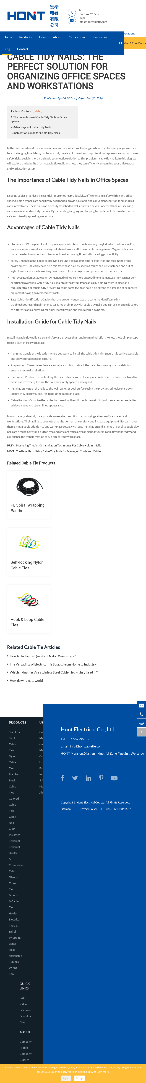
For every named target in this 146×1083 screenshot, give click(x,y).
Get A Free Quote (135, 43)
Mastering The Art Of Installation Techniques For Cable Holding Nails (58, 445)
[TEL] (141, 714)
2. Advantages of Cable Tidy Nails (31, 127)
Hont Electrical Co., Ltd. (91, 802)
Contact (22, 49)
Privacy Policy (88, 808)
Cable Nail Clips (12, 822)
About (57, 37)
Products (25, 37)
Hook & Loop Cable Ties (27, 622)
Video (23, 1004)
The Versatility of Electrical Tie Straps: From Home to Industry (53, 664)
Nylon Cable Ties (12, 762)
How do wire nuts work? (26, 680)
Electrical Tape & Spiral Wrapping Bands (15, 931)
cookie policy (85, 1071)
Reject (65, 1078)
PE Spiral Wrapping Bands (28, 508)
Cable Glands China (13, 877)
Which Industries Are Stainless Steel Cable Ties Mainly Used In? (54, 672)
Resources (100, 37)
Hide (37, 111)
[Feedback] (141, 723)
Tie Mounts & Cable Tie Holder (14, 901)
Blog (7, 49)
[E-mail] (141, 705)
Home (8, 37)
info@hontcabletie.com (86, 746)
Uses (42, 37)
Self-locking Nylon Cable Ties (27, 565)
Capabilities (77, 37)
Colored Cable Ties (14, 804)
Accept (80, 1078)
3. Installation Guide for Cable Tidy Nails (35, 132)
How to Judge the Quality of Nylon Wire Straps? (43, 656)
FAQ (22, 998)
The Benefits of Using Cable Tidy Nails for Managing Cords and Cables (58, 451)
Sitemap (66, 808)
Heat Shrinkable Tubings (15, 955)
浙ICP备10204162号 (119, 808)
